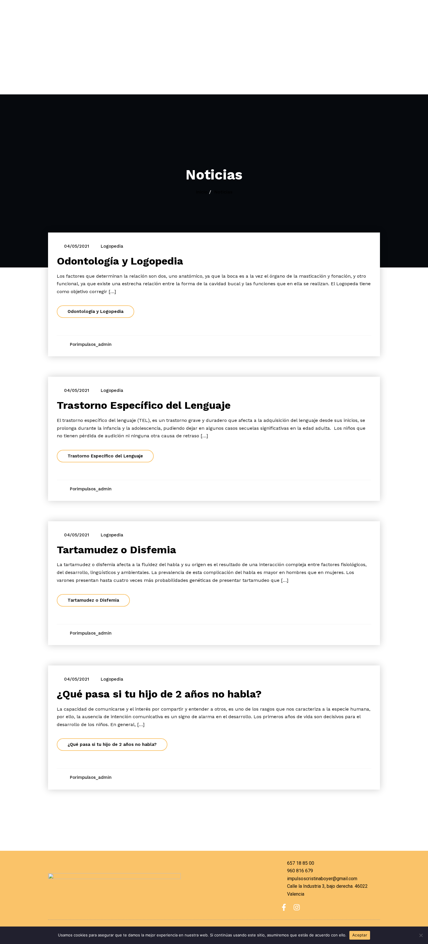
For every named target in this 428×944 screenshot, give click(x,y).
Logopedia (112, 246)
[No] (421, 935)
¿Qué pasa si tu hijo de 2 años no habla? (159, 694)
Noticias (223, 192)
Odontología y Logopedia (120, 261)
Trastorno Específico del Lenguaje (144, 405)
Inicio (202, 192)
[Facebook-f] (283, 907)
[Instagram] (296, 907)
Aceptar (359, 935)
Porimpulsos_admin (91, 344)
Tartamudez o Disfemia (116, 550)
